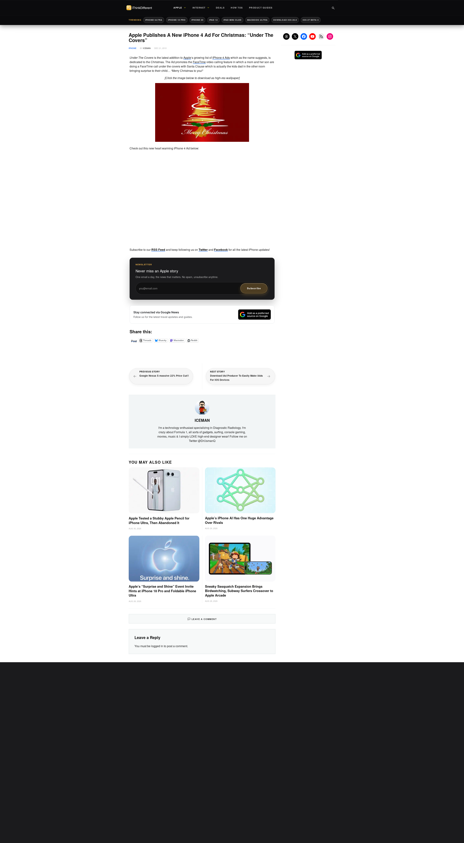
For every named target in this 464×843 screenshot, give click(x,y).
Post (134, 340)
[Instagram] (330, 36)
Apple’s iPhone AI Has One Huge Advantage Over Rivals (239, 520)
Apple (187, 57)
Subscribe (254, 288)
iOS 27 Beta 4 (311, 19)
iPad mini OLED (232, 19)
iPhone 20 (197, 19)
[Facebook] (304, 36)
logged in (157, 646)
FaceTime (199, 62)
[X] (295, 36)
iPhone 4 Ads (221, 57)
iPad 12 (213, 19)
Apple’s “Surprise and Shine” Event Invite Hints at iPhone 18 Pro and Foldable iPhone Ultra (162, 591)
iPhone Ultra (153, 19)
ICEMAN (147, 48)
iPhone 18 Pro (177, 19)
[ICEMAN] (202, 407)
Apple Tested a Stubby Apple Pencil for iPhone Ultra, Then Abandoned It (159, 520)
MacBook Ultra (257, 19)
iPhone (132, 48)
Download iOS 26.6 (285, 19)
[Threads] (286, 36)
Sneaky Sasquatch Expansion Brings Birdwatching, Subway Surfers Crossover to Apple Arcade (239, 591)
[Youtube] (312, 36)
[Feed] (321, 36)
